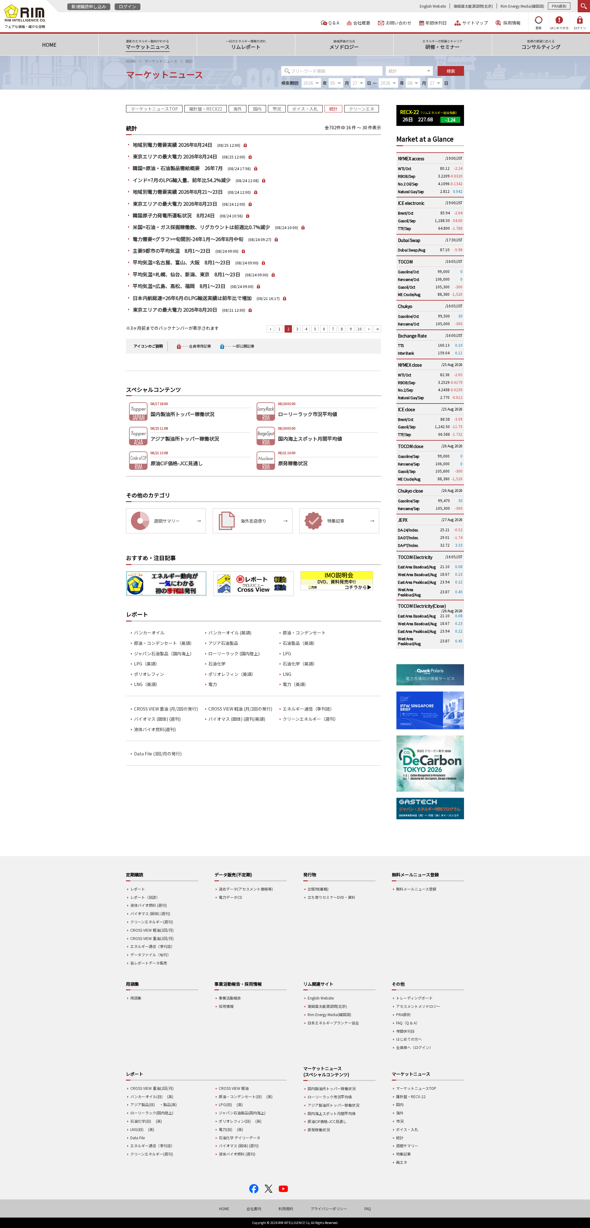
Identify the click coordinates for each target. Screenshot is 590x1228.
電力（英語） (296, 684)
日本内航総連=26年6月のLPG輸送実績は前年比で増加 (192, 298)
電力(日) (225, 1129)
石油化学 (217, 664)
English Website (433, 6)
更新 (539, 27)
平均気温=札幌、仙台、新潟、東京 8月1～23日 (186, 274)
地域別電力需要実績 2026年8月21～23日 (178, 191)
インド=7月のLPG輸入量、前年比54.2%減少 (182, 180)
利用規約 (285, 1208)
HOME (131, 61)
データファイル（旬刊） (150, 954)
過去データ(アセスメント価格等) (246, 888)
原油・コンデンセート (304, 633)
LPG (287, 654)
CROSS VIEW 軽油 (234, 1088)
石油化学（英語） (300, 664)
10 (359, 328)
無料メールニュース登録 (416, 888)
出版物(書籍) (318, 888)
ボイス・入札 (305, 109)
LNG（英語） (147, 684)
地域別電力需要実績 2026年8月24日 (172, 144)
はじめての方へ (409, 1039)
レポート (137, 888)
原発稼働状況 (319, 1129)
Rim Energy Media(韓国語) (522, 6)
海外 (237, 109)
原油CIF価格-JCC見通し (327, 1121)
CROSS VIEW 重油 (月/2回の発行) (166, 709)
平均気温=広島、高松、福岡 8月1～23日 (179, 286)
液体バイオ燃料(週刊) (155, 729)
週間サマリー (407, 1145)
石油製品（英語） (300, 643)
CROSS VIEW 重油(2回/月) (152, 938)
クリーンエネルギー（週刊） (310, 719)
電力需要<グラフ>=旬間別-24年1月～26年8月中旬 (188, 239)
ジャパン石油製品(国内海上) (242, 1112)
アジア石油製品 (223, 643)
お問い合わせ (398, 23)
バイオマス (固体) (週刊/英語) (236, 719)
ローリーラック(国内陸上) (151, 1112)
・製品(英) (168, 1104)
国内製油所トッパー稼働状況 (332, 1088)
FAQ (367, 1208)
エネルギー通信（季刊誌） (308, 709)
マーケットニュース (160, 61)
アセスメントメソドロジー (418, 1006)
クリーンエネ (361, 109)
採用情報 (512, 23)
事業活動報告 (230, 997)
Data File (137, 1137)
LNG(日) (137, 1129)
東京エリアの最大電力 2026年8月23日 (175, 203)
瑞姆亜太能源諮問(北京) (473, 6)
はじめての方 (559, 27)
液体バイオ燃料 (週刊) (148, 905)
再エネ (401, 1162)
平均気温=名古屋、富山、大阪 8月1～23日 (181, 262)
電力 (212, 684)
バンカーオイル (149, 633)
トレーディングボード (414, 997)
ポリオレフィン (149, 674)
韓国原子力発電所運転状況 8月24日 (174, 215)
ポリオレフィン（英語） (232, 674)
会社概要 (361, 23)
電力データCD (230, 897)
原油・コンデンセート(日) (240, 1096)
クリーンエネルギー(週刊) (151, 921)
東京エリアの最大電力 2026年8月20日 (175, 309)
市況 (277, 109)
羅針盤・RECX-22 (411, 1096)
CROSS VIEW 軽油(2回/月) (152, 930)
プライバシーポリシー (328, 1208)
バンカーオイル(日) (146, 1096)
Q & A (333, 23)
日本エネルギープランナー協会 (333, 1022)
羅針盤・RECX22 (205, 109)
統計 (333, 109)
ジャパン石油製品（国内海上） (164, 654)
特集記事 (403, 1153)
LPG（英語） (146, 664)
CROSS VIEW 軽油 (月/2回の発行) (240, 709)
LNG (287, 674)
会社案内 (253, 1208)
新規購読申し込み (89, 6)
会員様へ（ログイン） (414, 1047)
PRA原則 (559, 6)
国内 (257, 109)
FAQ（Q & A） (407, 1022)
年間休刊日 (436, 23)
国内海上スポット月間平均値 (332, 1113)
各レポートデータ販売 (148, 962)
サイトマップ (475, 23)
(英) (170, 1096)
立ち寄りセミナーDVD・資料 (331, 897)
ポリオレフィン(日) (235, 1121)
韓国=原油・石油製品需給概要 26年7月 (178, 168)
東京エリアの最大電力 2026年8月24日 (175, 156)
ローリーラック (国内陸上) (234, 654)
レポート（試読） (145, 897)
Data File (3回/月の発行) (158, 754)
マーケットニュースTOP (154, 109)
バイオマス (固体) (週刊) (157, 719)
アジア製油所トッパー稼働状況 (333, 1105)
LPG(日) (225, 1104)
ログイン (127, 6)
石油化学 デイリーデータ (239, 1137)
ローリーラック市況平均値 (330, 1096)
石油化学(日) (140, 1121)
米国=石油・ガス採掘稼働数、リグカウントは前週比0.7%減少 (201, 227)
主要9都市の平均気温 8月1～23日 (171, 250)
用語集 (135, 997)
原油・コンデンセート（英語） (164, 643)
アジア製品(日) (142, 1104)
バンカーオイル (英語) (229, 633)
